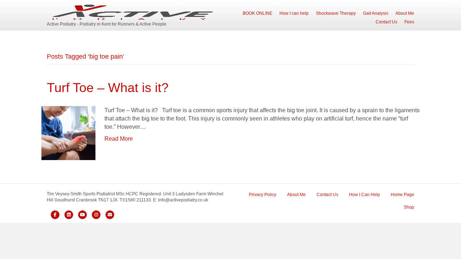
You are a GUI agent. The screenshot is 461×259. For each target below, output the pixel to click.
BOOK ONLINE (257, 13)
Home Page (402, 194)
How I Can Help (364, 194)
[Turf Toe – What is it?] (68, 133)
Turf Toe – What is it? (108, 87)
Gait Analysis (375, 13)
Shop (409, 207)
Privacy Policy (262, 194)
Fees (409, 21)
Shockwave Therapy (336, 13)
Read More (118, 139)
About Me (404, 13)
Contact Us (386, 21)
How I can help (294, 13)
